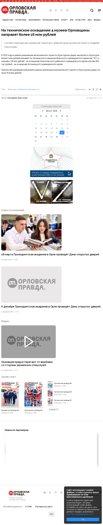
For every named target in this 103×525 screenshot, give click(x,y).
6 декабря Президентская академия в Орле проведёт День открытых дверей (50, 306)
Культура (80, 20)
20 (51, 132)
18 (41, 132)
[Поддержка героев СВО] (51, 176)
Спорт (64, 20)
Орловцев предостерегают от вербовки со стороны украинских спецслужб (27, 363)
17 (36, 132)
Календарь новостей (51, 106)
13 (51, 128)
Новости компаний (12, 210)
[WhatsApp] (96, 89)
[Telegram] (100, 89)
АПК (71, 20)
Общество (7, 20)
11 (41, 128)
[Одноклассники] (93, 89)
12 (46, 128)
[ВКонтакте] (89, 89)
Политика (20, 20)
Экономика (35, 20)
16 (67, 128)
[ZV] (51, 203)
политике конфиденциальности (80, 514)
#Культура (12, 89)
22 (62, 132)
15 (62, 128)
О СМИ (28, 506)
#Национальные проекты (28, 89)
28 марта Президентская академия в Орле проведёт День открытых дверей (50, 254)
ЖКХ (90, 20)
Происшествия (51, 20)
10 (36, 128)
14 (57, 128)
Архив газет (8, 376)
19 (46, 132)
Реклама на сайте (43, 506)
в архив (52, 409)
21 (57, 132)
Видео (97, 20)
